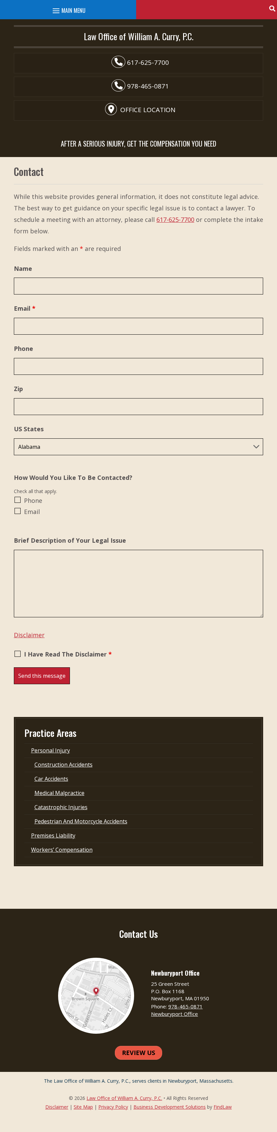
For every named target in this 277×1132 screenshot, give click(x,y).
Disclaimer (29, 635)
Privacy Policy (113, 1107)
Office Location (147, 109)
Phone (23, 348)
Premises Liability (53, 835)
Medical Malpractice (59, 793)
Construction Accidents (63, 764)
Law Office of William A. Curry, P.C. (124, 1098)
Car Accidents (51, 778)
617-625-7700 (148, 62)
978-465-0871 (148, 86)
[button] (272, 8)
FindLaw (222, 1107)
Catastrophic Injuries (60, 807)
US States (29, 429)
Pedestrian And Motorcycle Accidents (80, 821)
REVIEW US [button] (138, 1053)
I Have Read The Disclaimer (68, 654)
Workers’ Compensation (62, 849)
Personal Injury (50, 750)
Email (24, 308)
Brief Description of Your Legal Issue (70, 540)
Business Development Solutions (169, 1107)
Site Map (83, 1107)
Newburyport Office (174, 1013)
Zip (18, 389)
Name (23, 268)
